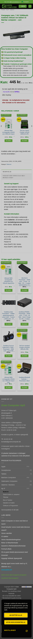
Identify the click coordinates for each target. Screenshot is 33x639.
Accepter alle (16, 615)
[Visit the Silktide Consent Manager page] (27, 631)
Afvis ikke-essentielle (15, 622)
